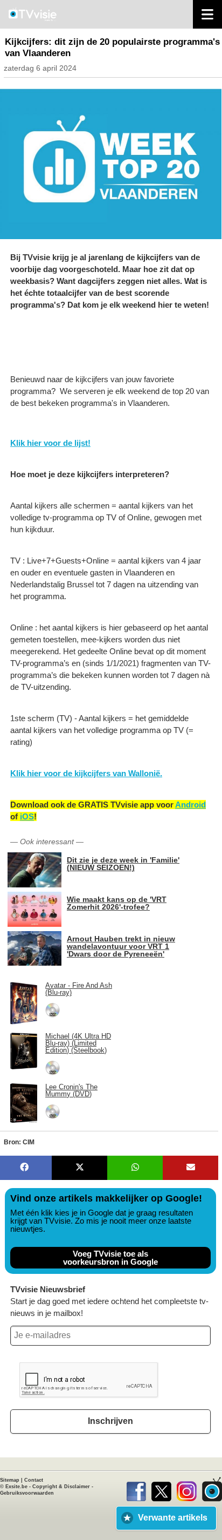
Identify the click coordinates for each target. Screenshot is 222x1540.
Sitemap (9, 1480)
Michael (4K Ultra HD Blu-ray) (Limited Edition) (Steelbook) (78, 1043)
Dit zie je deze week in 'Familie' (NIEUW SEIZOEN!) (123, 863)
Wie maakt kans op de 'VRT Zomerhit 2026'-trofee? (116, 903)
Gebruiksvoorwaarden (27, 1493)
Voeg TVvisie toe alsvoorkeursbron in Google (110, 1257)
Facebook (136, 1489)
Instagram (187, 1489)
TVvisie (212, 1489)
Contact (33, 1480)
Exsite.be (16, 1486)
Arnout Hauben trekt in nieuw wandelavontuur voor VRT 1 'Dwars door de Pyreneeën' (121, 946)
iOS (27, 816)
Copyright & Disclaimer (61, 1486)
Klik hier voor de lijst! (50, 442)
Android (190, 804)
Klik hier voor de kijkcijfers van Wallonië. (86, 773)
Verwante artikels (172, 1517)
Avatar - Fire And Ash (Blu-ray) (78, 988)
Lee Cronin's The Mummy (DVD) (71, 1090)
